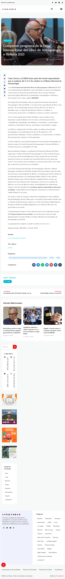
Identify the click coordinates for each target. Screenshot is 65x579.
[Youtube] (59, 2)
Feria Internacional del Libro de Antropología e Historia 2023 (28, 257)
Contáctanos (59, 569)
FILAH (52, 257)
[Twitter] (55, 2)
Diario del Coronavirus (43, 537)
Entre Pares (40, 541)
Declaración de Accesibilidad (11, 569)
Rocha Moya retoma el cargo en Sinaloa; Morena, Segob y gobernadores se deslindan (12, 330)
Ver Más (8, 281)
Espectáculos (9, 492)
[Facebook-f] (52, 2)
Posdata (48, 526)
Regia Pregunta (41, 552)
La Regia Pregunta (52, 541)
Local (6, 477)
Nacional (7, 481)
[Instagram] (62, 2)
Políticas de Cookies (45, 569)
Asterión (39, 533)
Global (7, 484)
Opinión (7, 496)
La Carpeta (40, 526)
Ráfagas (49, 548)
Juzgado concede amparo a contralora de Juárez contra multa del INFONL (52, 330)
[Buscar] (15, 347)
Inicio (6, 473)
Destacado (57, 518)
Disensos (55, 537)
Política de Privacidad (30, 569)
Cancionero (48, 533)
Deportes (7, 488)
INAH (58, 257)
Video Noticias (53, 552)
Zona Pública (41, 548)
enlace (47, 224)
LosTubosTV (8, 499)
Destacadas (48, 518)
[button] (51, 9)
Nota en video (49, 530)
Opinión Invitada (49, 545)
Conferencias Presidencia (44, 556)
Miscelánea (7, 40)
